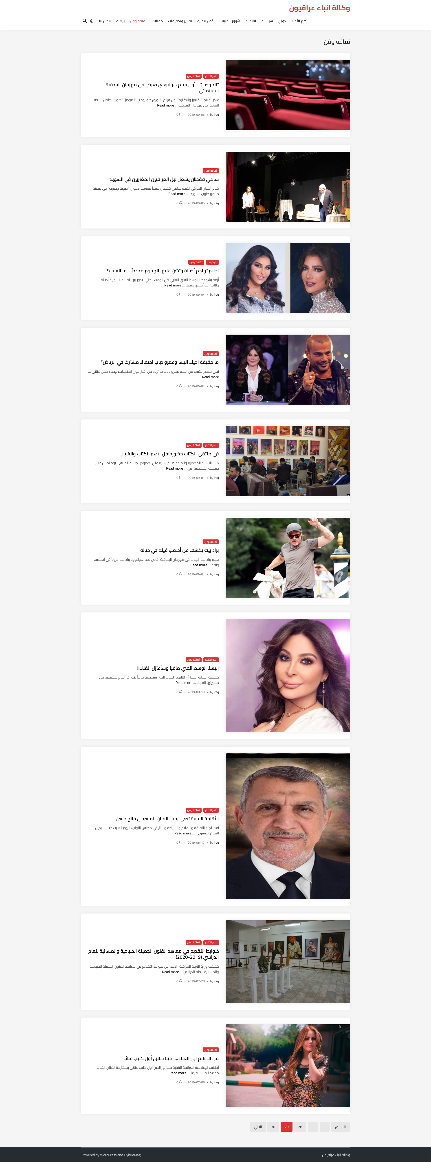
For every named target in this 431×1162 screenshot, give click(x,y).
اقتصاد (251, 21)
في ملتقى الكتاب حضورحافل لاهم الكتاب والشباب (169, 453)
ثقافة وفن (138, 21)
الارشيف (212, 262)
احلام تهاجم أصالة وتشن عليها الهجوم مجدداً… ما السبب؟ (163, 270)
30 (273, 1126)
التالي (258, 1126)
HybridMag (132, 1154)
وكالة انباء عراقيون (319, 7)
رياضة (120, 21)
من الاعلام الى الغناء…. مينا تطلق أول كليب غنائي (170, 1058)
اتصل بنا (105, 21)
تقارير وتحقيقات (180, 21)
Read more (165, 105)
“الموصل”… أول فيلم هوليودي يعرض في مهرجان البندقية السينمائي (162, 87)
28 (300, 1126)
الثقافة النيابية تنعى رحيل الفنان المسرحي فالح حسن (167, 818)
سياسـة (267, 21)
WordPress (108, 1154)
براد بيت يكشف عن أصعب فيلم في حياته (179, 550)
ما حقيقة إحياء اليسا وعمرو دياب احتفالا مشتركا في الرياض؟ (160, 362)
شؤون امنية (231, 21)
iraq (216, 115)
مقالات (157, 21)
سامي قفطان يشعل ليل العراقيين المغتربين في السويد (164, 179)
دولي (282, 21)
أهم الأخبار (299, 21)
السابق (340, 1126)
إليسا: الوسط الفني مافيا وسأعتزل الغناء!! (178, 668)
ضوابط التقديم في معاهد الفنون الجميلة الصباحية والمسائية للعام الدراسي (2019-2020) (153, 954)
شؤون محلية (207, 21)
